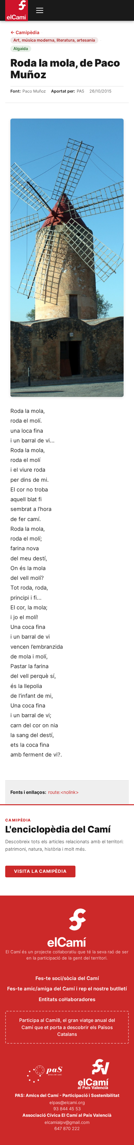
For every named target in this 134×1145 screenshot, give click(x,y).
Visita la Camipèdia (40, 871)
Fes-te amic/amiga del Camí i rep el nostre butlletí (67, 989)
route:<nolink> (63, 792)
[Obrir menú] (39, 10)
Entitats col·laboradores (67, 999)
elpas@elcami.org (67, 1102)
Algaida (20, 48)
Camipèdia (24, 32)
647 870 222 (67, 1128)
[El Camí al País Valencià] (94, 1074)
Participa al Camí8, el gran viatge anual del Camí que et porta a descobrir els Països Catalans (67, 1027)
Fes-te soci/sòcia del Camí (67, 978)
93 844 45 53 (67, 1108)
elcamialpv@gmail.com (67, 1122)
